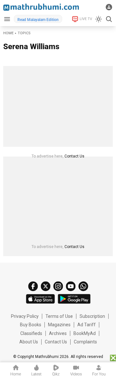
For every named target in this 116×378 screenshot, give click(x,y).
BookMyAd (84, 333)
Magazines (59, 324)
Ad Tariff (86, 324)
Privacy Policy (25, 316)
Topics (24, 33)
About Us (28, 341)
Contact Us (74, 156)
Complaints (85, 341)
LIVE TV (86, 19)
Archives (58, 333)
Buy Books (30, 324)
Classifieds (31, 333)
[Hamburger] (7, 19)
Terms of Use (59, 316)
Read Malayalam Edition (38, 19)
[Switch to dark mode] (98, 19)
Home (8, 33)
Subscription (92, 316)
